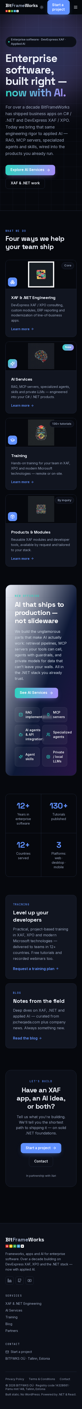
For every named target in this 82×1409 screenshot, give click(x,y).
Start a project (58, 7)
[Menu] (76, 7)
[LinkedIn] (9, 1280)
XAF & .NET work (25, 183)
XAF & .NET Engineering (23, 1303)
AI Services (13, 1310)
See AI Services (33, 692)
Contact (41, 1161)
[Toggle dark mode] (42, 7)
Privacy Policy (14, 1379)
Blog (8, 1324)
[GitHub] (19, 1280)
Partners (11, 1331)
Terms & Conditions (42, 1379)
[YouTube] (30, 1280)
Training (11, 1317)
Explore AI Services (27, 170)
